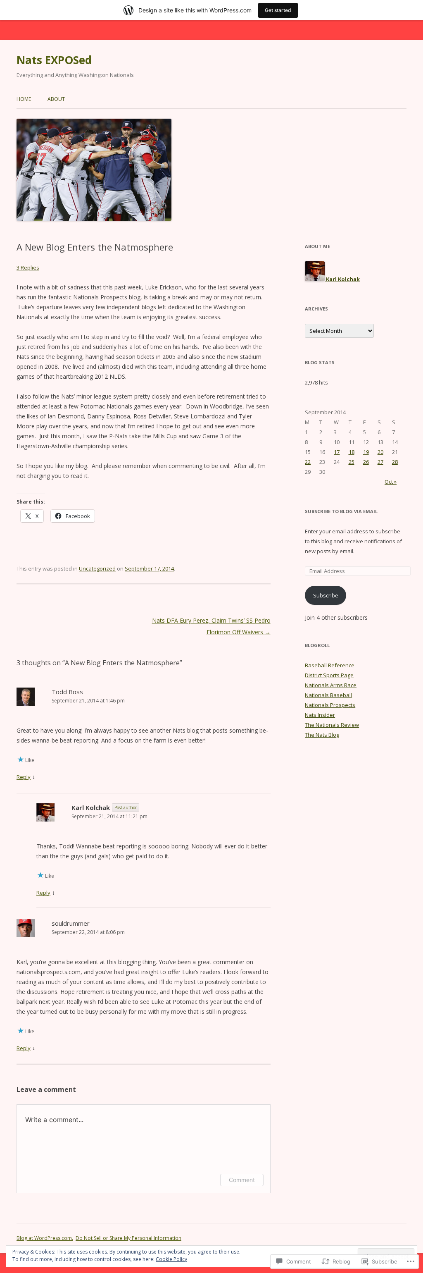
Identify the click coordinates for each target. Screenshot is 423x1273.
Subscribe (325, 595)
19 (366, 452)
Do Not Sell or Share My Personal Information (128, 1238)
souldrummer (71, 923)
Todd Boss (67, 692)
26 (366, 462)
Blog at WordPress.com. (45, 1238)
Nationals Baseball (328, 695)
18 (351, 452)
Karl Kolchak (90, 807)
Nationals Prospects (330, 705)
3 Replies (28, 267)
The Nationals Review (332, 724)
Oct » (391, 481)
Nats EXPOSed (54, 60)
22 (308, 462)
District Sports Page (329, 675)
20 (380, 452)
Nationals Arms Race (330, 685)
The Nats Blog (322, 734)
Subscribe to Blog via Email (341, 511)
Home (24, 99)
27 (380, 462)
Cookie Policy (171, 1259)
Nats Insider (320, 715)
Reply (24, 777)
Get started (278, 10)
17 (337, 452)
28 (395, 462)
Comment (242, 1179)
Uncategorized (97, 568)
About (56, 99)
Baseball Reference (329, 665)
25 (351, 462)
